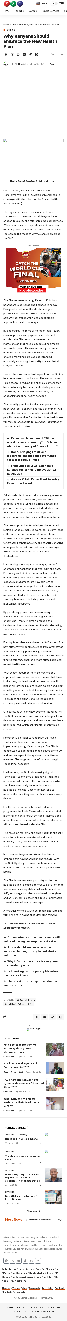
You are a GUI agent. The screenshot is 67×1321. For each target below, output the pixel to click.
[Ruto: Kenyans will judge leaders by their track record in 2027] (55, 1103)
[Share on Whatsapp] (18, 54)
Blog (14, 24)
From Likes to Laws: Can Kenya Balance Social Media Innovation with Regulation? (33, 469)
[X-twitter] (12, 1261)
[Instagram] (31, 1261)
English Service (25, 1269)
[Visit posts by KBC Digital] (7, 64)
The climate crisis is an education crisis (23, 1157)
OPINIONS (11, 30)
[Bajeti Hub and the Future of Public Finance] (53, 1197)
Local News (8, 1056)
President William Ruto (40, 1219)
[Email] (24, 54)
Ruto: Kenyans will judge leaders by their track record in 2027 (22, 1102)
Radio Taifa (8, 1269)
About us (6, 1288)
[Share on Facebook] (5, 54)
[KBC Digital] (13, 3)
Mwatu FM (38, 1272)
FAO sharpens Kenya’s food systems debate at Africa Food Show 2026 (23, 1083)
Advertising (47, 1288)
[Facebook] (6, 1261)
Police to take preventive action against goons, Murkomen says (19, 1048)
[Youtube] (19, 1261)
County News (9, 1072)
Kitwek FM (52, 1272)
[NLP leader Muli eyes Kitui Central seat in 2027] (55, 1068)
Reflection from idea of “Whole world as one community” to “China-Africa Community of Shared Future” (32, 442)
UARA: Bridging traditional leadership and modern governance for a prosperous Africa (31, 456)
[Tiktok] (25, 1261)
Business (7, 1092)
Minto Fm (8, 1272)
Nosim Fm (20, 1280)
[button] (37, 3)
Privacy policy (20, 1292)
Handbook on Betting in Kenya (22, 1138)
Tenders (16, 1288)
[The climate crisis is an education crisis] (53, 1156)
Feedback (60, 1288)
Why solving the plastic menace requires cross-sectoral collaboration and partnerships (22, 1177)
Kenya (59, 1219)
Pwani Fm (52, 1269)
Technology (21, 1134)
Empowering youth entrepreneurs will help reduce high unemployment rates (31, 939)
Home (6, 24)
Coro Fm (40, 1269)
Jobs (24, 1288)
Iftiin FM (52, 1276)
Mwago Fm (8, 1276)
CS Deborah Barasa (26, 1000)
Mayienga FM (23, 1272)
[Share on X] (12, 54)
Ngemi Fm (7, 1280)
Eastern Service (25, 1276)
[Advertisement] (33, 103)
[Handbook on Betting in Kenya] (53, 1139)
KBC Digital (20, 64)
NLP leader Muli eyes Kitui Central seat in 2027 (20, 1065)
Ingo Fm (40, 1276)
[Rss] (38, 1261)
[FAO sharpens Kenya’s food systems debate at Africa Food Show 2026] (55, 1084)
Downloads (34, 1288)
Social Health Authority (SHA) (18, 1004)
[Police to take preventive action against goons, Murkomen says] (55, 1049)
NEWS (20, 1072)
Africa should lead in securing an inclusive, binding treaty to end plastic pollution (30, 951)
